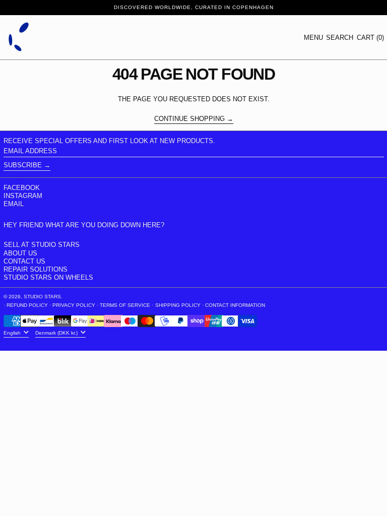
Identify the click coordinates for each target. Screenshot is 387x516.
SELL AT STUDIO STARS (42, 244)
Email (14, 204)
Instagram (23, 195)
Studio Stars (42, 296)
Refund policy (27, 305)
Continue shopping (189, 118)
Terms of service (125, 305)
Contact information (235, 305)
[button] (339, 37)
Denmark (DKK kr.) (57, 333)
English (13, 333)
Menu (313, 37)
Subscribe (23, 165)
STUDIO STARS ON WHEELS (48, 277)
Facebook (22, 187)
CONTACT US (24, 261)
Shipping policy (178, 305)
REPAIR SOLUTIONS (36, 269)
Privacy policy (73, 305)
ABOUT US (20, 253)
